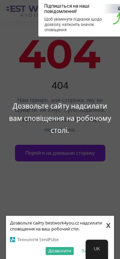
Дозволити (59, 251)
